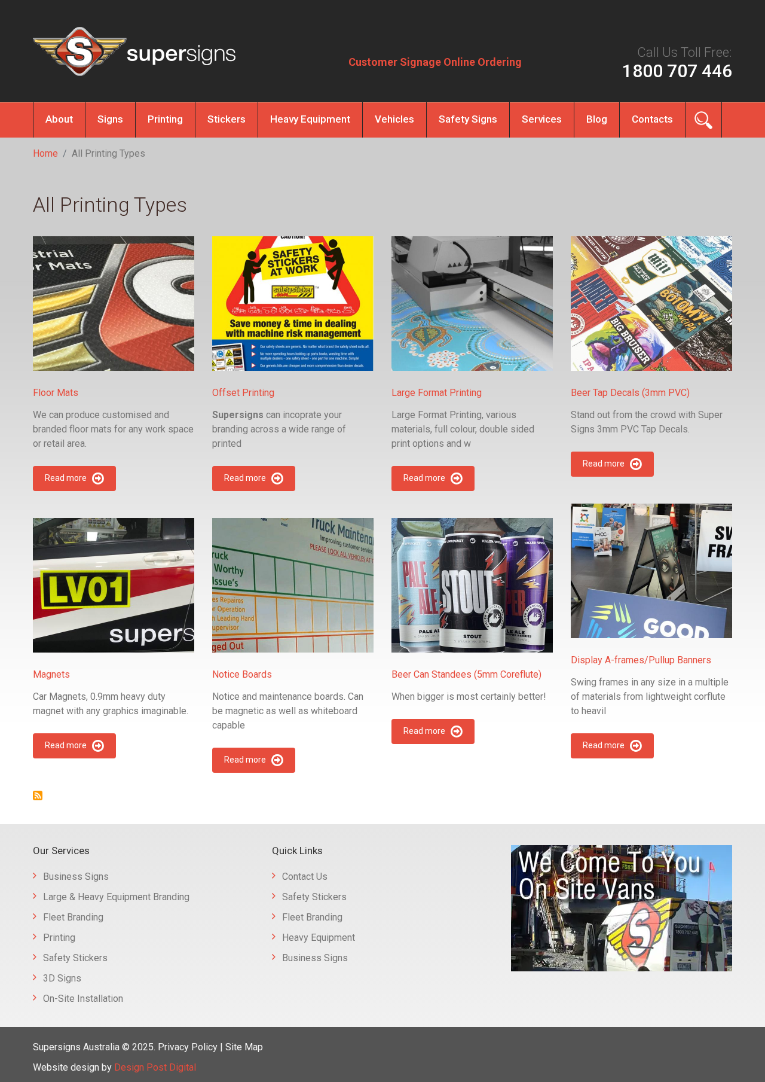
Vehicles (394, 119)
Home (45, 153)
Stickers (226, 119)
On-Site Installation (83, 998)
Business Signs (76, 876)
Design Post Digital (155, 1067)
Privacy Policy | (191, 1047)
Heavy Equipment (310, 119)
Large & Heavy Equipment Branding (116, 897)
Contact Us (305, 876)
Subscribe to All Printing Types (37, 795)
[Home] (134, 51)
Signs (110, 119)
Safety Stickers (75, 958)
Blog (596, 119)
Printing (165, 119)
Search (703, 120)
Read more (66, 478)
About (59, 119)
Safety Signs (468, 119)
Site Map (244, 1047)
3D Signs (62, 978)
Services (542, 119)
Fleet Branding (73, 917)
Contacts (652, 119)
